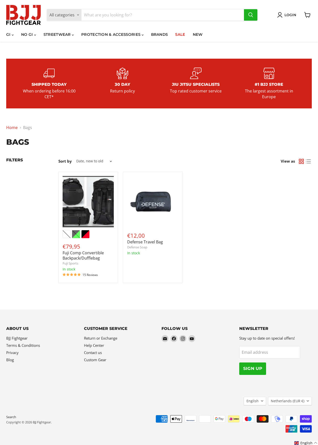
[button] (306, 443)
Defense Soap (137, 247)
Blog (10, 359)
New (198, 34)
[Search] (250, 15)
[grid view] (301, 161)
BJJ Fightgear (17, 338)
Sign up (252, 368)
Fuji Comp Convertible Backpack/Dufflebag (83, 255)
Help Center (94, 345)
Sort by (65, 161)
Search (11, 417)
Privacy (12, 352)
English (252, 401)
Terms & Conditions (23, 345)
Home (12, 127)
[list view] (308, 161)
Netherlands (287, 401)
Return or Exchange (100, 338)
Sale (180, 34)
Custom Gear (95, 359)
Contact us (93, 352)
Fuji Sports (70, 263)
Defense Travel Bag (145, 242)
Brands (159, 34)
